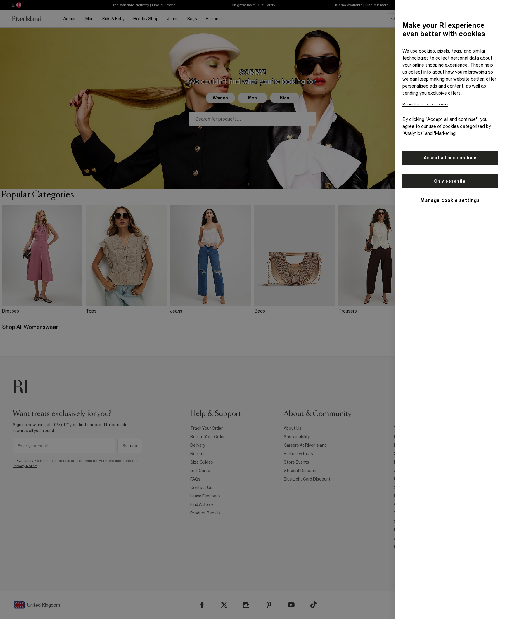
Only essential (450, 181)
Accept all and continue (450, 157)
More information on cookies (425, 104)
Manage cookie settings (450, 200)
